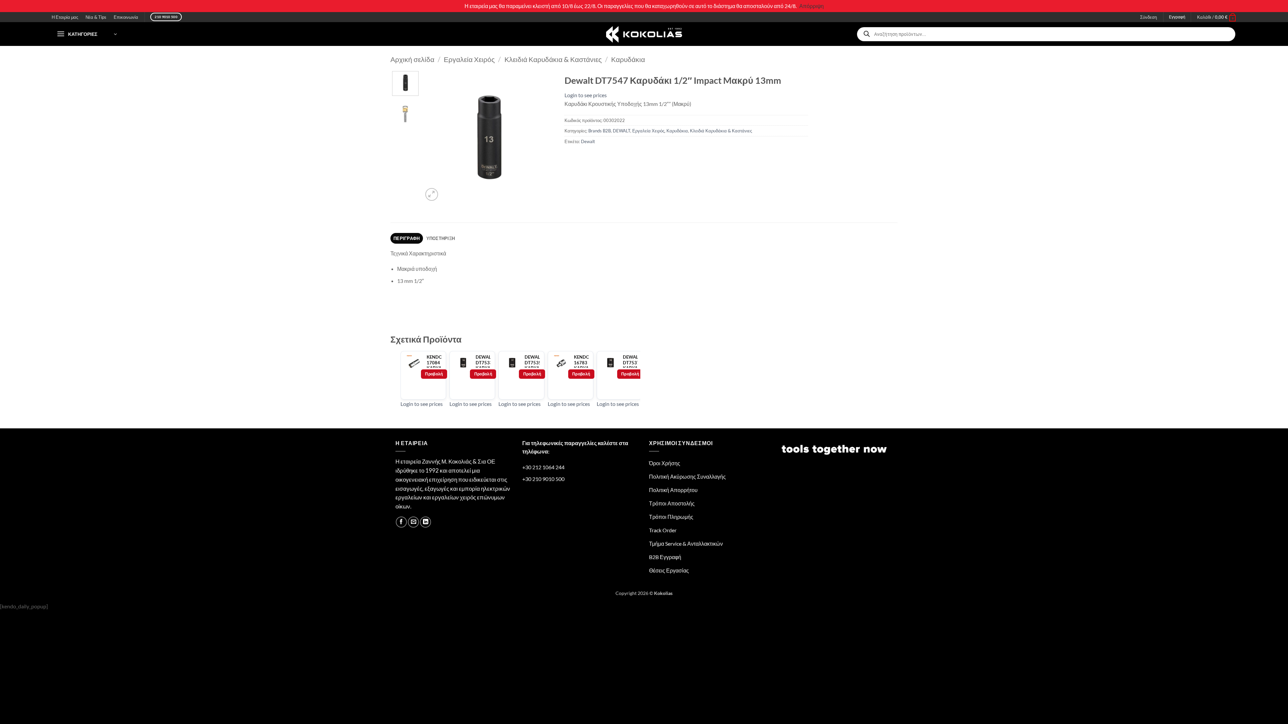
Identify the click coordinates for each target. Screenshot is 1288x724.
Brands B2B (599, 130)
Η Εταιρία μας (65, 17)
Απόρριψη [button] (811, 6)
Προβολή (434, 373)
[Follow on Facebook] (401, 522)
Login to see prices (586, 95)
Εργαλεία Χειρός (469, 59)
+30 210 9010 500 (543, 479)
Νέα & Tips (96, 17)
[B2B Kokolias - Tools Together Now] (644, 34)
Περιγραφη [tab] (406, 238)
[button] (1216, 17)
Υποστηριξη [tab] (440, 238)
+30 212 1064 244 (543, 467)
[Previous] (434, 137)
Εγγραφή (1177, 16)
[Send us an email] (413, 522)
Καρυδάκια (628, 59)
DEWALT (621, 130)
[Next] (543, 137)
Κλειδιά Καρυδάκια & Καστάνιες (553, 59)
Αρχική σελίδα (412, 59)
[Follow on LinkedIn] (425, 522)
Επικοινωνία (126, 17)
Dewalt (588, 141)
